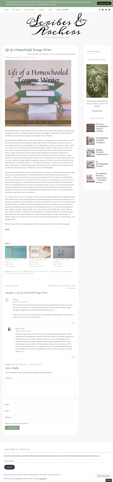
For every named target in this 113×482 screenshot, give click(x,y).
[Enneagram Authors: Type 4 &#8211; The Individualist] (64, 252)
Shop (50, 10)
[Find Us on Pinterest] (109, 10)
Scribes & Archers (56, 26)
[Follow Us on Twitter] (106, 10)
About (6, 10)
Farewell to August (11, 286)
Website (8, 417)
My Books (16, 10)
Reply (73, 322)
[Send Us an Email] (99, 10)
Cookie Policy (43, 478)
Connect (41, 10)
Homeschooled (55, 271)
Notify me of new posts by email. (16, 423)
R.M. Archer (32, 57)
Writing (31, 273)
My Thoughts (10, 273)
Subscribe (9, 467)
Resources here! (104, 3)
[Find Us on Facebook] (102, 10)
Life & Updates (17, 271)
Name (7, 404)
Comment (9, 378)
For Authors (29, 10)
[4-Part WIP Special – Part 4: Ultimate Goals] (40, 252)
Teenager (23, 273)
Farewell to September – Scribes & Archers (27, 364)
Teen (17, 273)
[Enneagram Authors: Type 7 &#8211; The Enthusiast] (16, 252)
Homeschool (43, 271)
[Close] (111, 1)
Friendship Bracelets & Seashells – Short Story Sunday (61, 287)
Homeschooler (67, 271)
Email (7, 411)
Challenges (33, 271)
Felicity (16, 300)
